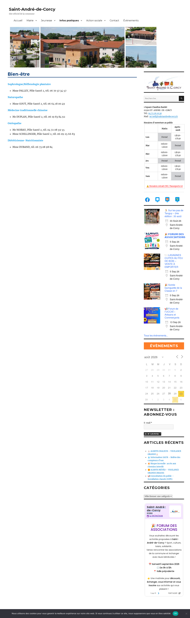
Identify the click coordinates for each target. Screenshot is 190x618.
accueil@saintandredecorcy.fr (163, 116)
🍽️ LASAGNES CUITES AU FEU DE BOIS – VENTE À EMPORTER (174, 261)
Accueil (18, 20)
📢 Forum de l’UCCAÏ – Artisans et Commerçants (172, 313)
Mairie (30, 20)
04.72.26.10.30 (155, 113)
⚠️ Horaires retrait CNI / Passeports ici (165, 186)
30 (181, 393)
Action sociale (94, 20)
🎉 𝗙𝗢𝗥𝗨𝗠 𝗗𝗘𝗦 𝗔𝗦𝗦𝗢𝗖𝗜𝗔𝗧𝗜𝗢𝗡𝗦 (175, 235)
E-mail (148, 423)
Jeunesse (46, 20)
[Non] (186, 613)
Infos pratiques (69, 20)
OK (175, 613)
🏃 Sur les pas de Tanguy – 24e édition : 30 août (174, 213)
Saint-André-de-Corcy (32, 9)
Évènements (130, 20)
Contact (114, 20)
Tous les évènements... (156, 335)
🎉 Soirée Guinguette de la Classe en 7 (173, 287)
